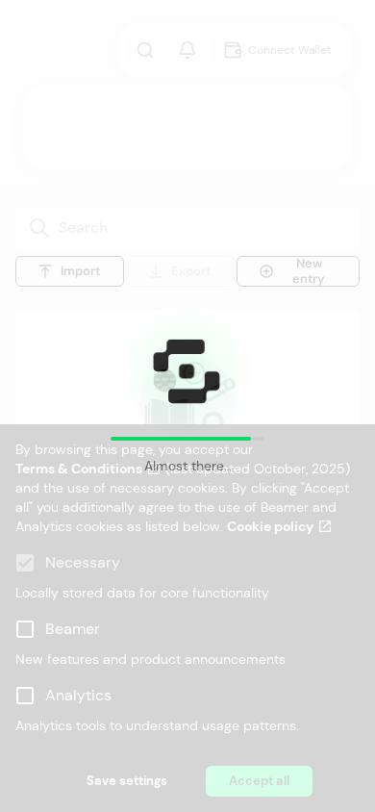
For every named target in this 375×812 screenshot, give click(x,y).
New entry (308, 271)
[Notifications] (187, 50)
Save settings (127, 781)
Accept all (259, 781)
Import (80, 271)
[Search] (145, 50)
